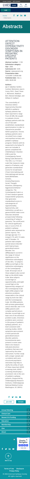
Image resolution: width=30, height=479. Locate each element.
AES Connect (16, 1)
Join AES (9, 402)
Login (5, 10)
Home (5, 16)
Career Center (7, 1)
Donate (14, 5)
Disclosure (20, 469)
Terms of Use (9, 469)
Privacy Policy (14, 471)
